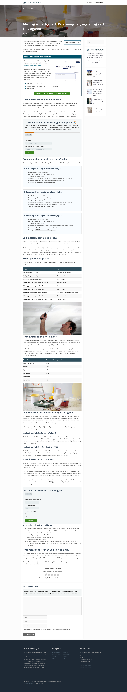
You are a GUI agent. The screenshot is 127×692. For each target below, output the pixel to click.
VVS (64, 658)
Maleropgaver (29, 8)
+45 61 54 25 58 (86, 665)
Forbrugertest (56, 654)
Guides (54, 656)
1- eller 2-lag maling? (31, 511)
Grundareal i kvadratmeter (33, 499)
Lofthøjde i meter (30, 505)
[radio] (46, 574)
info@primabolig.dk (85, 667)
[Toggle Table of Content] (78, 42)
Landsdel (28, 140)
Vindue (65, 656)
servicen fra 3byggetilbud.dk (32, 65)
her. (98, 62)
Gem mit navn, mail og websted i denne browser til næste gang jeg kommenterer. (47, 629)
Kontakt (31, 683)
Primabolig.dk (35, 2)
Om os (26, 683)
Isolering (65, 652)
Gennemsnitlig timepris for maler (34, 146)
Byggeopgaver (97, 2)
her (59, 33)
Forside (89, 2)
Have (53, 658)
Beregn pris (31, 520)
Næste (30, 153)
